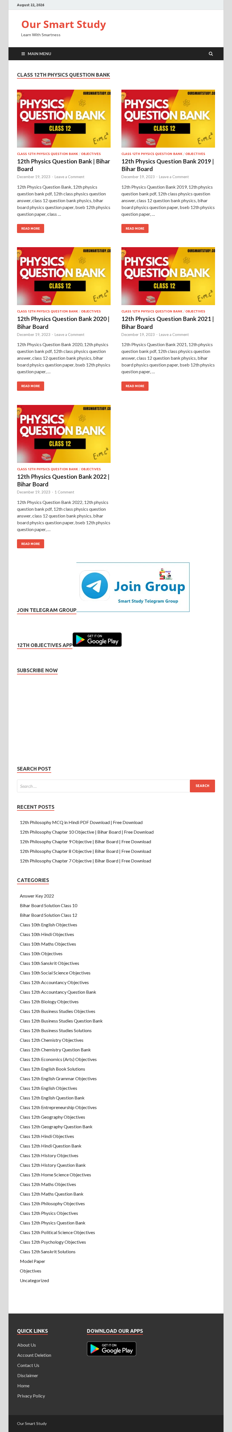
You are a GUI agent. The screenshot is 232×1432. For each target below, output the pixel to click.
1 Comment (64, 492)
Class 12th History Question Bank (53, 1165)
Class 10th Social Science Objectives (55, 972)
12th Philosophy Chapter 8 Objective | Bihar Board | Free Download (85, 851)
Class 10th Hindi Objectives (47, 934)
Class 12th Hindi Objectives (47, 1136)
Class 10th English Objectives (48, 924)
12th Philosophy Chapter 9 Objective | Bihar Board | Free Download (85, 841)
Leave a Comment (69, 176)
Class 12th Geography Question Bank (56, 1126)
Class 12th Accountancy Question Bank (58, 992)
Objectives (91, 154)
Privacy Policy (31, 1395)
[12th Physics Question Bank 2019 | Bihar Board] (168, 121)
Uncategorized (34, 1280)
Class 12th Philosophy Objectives (52, 1203)
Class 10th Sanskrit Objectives (49, 963)
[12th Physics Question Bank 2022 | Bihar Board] (64, 436)
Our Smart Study (63, 24)
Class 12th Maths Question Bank (51, 1193)
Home (23, 1385)
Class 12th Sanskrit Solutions (48, 1251)
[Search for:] (116, 786)
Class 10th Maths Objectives (48, 943)
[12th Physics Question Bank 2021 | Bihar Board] (168, 278)
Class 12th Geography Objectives (52, 1117)
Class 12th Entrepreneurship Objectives (58, 1107)
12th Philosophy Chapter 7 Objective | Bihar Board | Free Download (85, 860)
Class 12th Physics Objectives (49, 1213)
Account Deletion (34, 1355)
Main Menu (39, 53)
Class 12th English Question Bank (52, 1097)
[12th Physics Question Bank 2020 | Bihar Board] (64, 278)
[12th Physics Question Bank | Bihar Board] (64, 121)
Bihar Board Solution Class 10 (48, 905)
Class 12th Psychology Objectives (53, 1242)
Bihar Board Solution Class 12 (48, 915)
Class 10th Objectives (41, 953)
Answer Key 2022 (37, 895)
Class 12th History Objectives (49, 1155)
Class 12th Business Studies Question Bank (61, 1020)
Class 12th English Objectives (48, 1088)
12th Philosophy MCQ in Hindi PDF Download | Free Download (81, 822)
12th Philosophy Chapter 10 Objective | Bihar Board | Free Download (87, 831)
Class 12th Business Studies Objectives (57, 1011)
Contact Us (28, 1365)
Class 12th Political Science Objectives (57, 1232)
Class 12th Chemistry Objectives (51, 1040)
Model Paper (32, 1261)
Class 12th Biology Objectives (49, 1001)
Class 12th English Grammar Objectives (58, 1078)
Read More (28, 227)
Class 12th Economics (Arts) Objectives (58, 1059)
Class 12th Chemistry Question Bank (55, 1049)
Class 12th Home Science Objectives (55, 1174)
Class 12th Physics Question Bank (47, 154)
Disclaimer (27, 1375)
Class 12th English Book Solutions (52, 1068)
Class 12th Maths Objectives (48, 1184)
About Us (26, 1344)
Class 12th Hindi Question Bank (50, 1145)
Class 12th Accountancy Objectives (54, 982)
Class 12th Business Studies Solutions (56, 1030)
